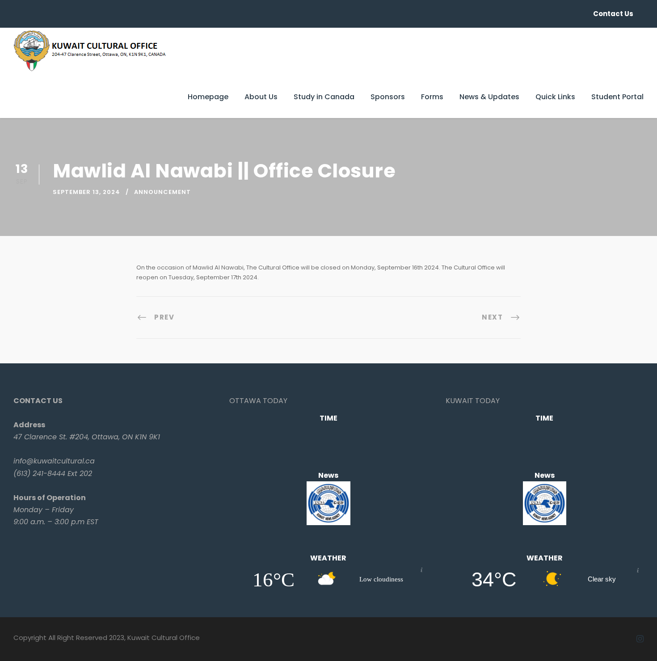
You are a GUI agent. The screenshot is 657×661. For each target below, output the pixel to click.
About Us (261, 97)
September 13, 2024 (86, 192)
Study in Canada (324, 97)
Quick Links (555, 97)
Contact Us (613, 13)
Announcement (162, 192)
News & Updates (489, 97)
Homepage (208, 97)
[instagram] (640, 639)
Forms (432, 97)
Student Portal (617, 97)
